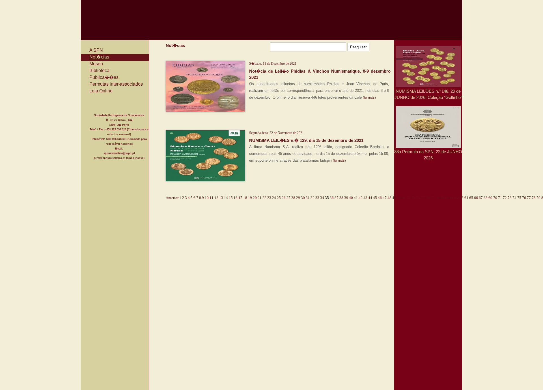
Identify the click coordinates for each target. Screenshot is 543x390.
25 (279, 198)
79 (538, 198)
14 (226, 198)
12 (216, 198)
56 (428, 198)
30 (303, 198)
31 (308, 198)
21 (260, 198)
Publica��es (103, 77)
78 (534, 198)
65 (471, 198)
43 (365, 198)
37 (337, 198)
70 (495, 198)
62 (457, 198)
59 (442, 198)
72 (505, 198)
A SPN (96, 50)
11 (212, 198)
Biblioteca (99, 70)
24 (274, 198)
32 (312, 198)
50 (399, 198)
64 (466, 198)
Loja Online (101, 90)
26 (284, 198)
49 (394, 198)
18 (245, 198)
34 (322, 198)
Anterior (172, 198)
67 (481, 198)
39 (346, 198)
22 (264, 198)
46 (380, 198)
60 (447, 198)
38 (341, 198)
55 (423, 198)
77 (529, 198)
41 (356, 198)
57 (433, 198)
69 (490, 198)
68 (486, 198)
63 (462, 198)
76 (524, 198)
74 (514, 198)
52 (409, 198)
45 (375, 198)
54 (418, 198)
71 (500, 198)
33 (317, 198)
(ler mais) (369, 97)
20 (255, 198)
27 (288, 198)
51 (404, 198)
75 (519, 198)
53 (413, 198)
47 (385, 198)
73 (510, 198)
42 (361, 198)
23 (269, 198)
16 (236, 198)
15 (231, 198)
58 (437, 198)
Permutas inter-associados (116, 84)
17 (240, 198)
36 (332, 198)
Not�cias (99, 57)
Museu (96, 63)
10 (207, 198)
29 (298, 198)
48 (389, 198)
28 (293, 198)
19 (250, 198)
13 (221, 198)
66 (476, 198)
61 (452, 198)
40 (351, 198)
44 (370, 198)
